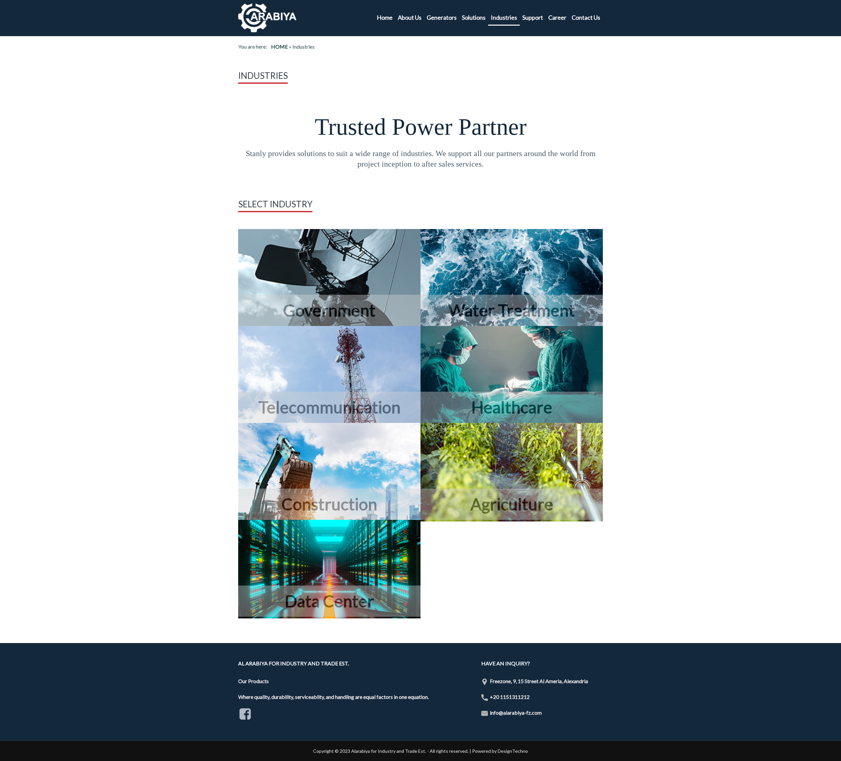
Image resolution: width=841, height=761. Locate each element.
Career (557, 17)
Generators (442, 17)
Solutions (474, 17)
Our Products (253, 681)
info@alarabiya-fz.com (516, 712)
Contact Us (586, 17)
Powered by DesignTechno (500, 751)
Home (385, 17)
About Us (409, 17)
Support (532, 17)
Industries (504, 17)
